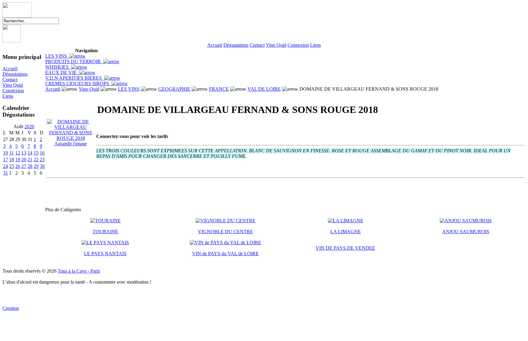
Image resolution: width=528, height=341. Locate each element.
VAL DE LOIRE (264, 89)
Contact (257, 45)
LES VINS (57, 56)
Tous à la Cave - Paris (79, 271)
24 (5, 166)
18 (11, 159)
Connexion (298, 45)
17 (5, 159)
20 (23, 159)
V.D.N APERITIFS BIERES (74, 78)
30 (42, 166)
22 (36, 159)
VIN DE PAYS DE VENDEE (345, 248)
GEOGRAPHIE (174, 89)
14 (30, 152)
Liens (315, 45)
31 (5, 173)
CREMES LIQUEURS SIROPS (78, 83)
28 (30, 166)
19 (17, 159)
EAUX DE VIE (62, 72)
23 (42, 159)
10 (5, 152)
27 (23, 166)
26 (17, 166)
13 (23, 152)
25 (11, 166)
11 (11, 152)
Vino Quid (276, 45)
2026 (29, 126)
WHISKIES (58, 67)
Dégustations (235, 45)
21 (30, 159)
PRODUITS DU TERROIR (74, 61)
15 (36, 152)
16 (42, 152)
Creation (10, 308)
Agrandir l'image (70, 143)
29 (36, 166)
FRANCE (219, 89)
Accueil (214, 45)
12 (17, 152)
